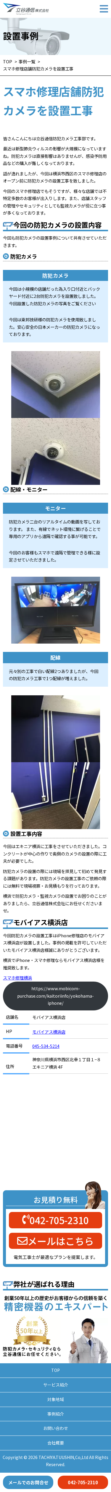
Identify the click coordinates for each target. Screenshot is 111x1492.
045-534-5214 (45, 1046)
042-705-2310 (83, 1482)
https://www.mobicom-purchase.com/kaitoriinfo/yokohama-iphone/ (55, 995)
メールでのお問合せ (28, 1482)
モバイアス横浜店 (48, 1032)
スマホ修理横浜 (17, 977)
